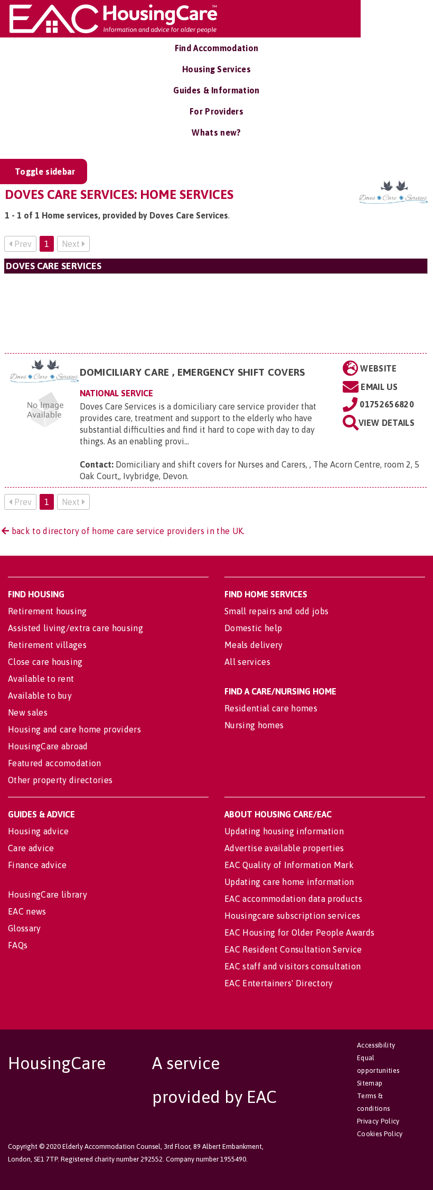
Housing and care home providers (74, 729)
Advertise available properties (284, 848)
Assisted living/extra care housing (75, 628)
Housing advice (38, 831)
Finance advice (37, 865)
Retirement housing (47, 611)
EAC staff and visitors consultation (292, 966)
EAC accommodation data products (293, 898)
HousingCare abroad (48, 746)
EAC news (27, 911)
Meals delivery (253, 645)
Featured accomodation (54, 763)
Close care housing (45, 662)
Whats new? (216, 132)
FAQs (17, 945)
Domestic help (253, 628)
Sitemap (369, 1083)
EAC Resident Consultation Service (293, 949)
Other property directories (60, 780)
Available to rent (41, 678)
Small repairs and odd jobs (276, 611)
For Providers (216, 111)
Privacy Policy (378, 1121)
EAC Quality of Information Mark (289, 865)
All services (247, 662)
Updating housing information (284, 831)
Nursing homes (254, 725)
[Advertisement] (215, 313)
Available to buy (40, 695)
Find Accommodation (217, 48)
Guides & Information (216, 90)
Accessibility (376, 1045)
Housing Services (216, 69)
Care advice (31, 848)
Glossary (24, 928)
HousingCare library (47, 894)
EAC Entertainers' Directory (278, 983)
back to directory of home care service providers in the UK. (126, 531)
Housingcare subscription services (292, 915)
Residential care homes (270, 708)
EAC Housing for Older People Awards (299, 932)
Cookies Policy (379, 1134)
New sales (28, 712)
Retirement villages (47, 645)
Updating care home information (289, 882)
